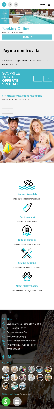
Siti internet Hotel (9, 394)
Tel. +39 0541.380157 (16, 328)
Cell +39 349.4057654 (17, 332)
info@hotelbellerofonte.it (26, 340)
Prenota (27, 37)
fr (16, 4)
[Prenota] (17, 401)
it (4, 4)
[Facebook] (3, 357)
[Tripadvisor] (9, 357)
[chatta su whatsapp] (6, 401)
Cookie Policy (29, 345)
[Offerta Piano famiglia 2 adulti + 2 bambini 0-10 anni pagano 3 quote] (14, 111)
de (10, 4)
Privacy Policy (13, 345)
